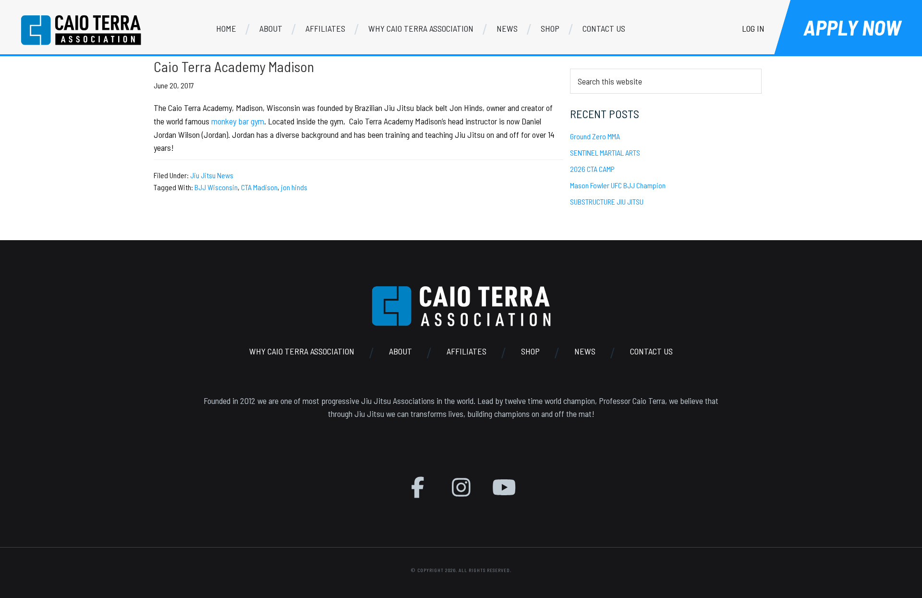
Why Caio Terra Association (301, 351)
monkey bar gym (237, 121)
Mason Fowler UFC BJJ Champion (618, 185)
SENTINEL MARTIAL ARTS (605, 152)
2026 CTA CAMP (592, 168)
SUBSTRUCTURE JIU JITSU (606, 201)
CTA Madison (259, 187)
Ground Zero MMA (595, 136)
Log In (753, 28)
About (400, 351)
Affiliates (466, 351)
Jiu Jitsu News (211, 175)
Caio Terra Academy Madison (234, 66)
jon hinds (294, 187)
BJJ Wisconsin (216, 187)
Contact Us (651, 351)
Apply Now (852, 27)
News (584, 351)
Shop (530, 351)
